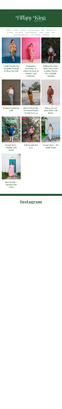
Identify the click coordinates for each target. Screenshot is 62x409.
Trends (41, 32)
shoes (53, 32)
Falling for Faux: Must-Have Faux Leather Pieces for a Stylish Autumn (50, 71)
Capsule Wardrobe (31, 32)
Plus (43, 30)
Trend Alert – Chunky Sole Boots (11, 147)
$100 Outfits (19, 32)
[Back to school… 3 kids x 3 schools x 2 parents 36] (37, 3)
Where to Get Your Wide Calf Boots (50, 110)
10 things (10, 32)
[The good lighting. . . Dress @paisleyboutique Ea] (58, 3)
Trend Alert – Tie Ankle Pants (51, 146)
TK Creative (31, 18)
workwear (46, 34)
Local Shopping (36, 34)
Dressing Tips (51, 30)
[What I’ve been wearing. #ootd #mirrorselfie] (24, 3)
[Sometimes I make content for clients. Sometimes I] (44, 3)
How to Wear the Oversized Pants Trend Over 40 (31, 110)
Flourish (23, 30)
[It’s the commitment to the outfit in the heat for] (10, 3)
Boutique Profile (33, 30)
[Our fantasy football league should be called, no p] (17, 3)
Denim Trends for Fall (11, 109)
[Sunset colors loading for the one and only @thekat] (56, 272)
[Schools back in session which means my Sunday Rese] (51, 3)
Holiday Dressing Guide (21, 34)
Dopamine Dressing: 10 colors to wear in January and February (31, 71)
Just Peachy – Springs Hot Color (11, 184)
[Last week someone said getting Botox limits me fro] (31, 3)
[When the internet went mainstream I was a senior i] (3, 3)
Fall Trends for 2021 (31, 146)
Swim (47, 32)
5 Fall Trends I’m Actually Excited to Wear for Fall (11, 68)
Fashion (15, 30)
